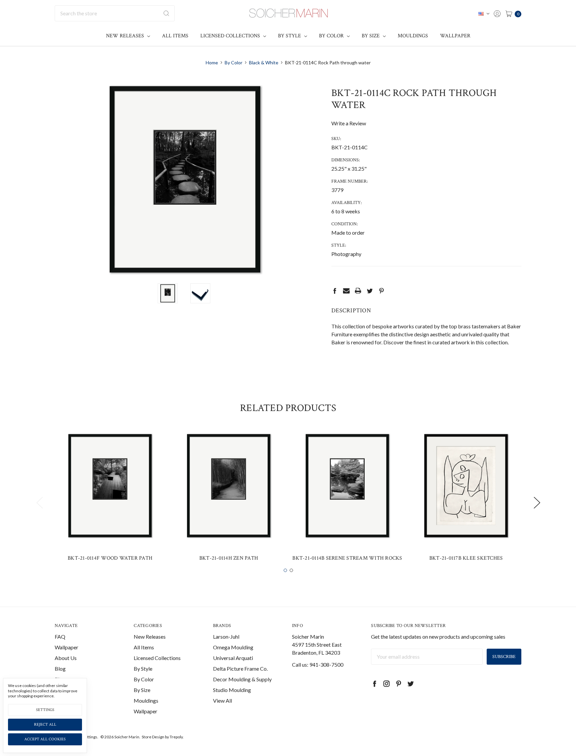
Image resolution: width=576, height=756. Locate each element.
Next (536, 502)
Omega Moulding (233, 647)
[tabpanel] (110, 498)
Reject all (45, 724)
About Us (66, 658)
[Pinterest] (381, 290)
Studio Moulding (232, 690)
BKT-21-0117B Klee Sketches (466, 558)
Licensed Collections (230, 35)
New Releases (125, 35)
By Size (371, 35)
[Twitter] (369, 290)
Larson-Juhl (226, 636)
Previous (39, 502)
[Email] (346, 290)
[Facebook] (334, 290)
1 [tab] (285, 570)
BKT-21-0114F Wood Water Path (110, 558)
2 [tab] (291, 570)
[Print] (358, 290)
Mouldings (413, 35)
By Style (290, 35)
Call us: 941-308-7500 (317, 664)
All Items (175, 35)
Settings (45, 709)
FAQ (60, 636)
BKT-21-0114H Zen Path (228, 558)
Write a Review (348, 123)
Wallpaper (455, 35)
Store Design (153, 736)
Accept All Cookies (45, 739)
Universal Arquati (233, 658)
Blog (60, 668)
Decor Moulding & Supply (242, 679)
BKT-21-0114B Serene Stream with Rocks (347, 558)
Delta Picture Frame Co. (240, 668)
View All (222, 700)
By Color (332, 35)
